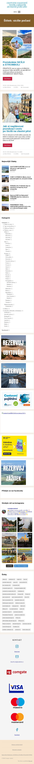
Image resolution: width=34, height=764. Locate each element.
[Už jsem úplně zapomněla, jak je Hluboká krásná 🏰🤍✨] (24, 540)
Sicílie (5, 326)
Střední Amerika (8, 304)
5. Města (5, 308)
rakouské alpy (16, 623)
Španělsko (8, 292)
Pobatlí (7, 276)
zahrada (17, 629)
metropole (15, 606)
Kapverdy (8, 233)
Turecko (8, 251)
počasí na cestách (19, 614)
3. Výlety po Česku (8, 228)
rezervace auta (27, 623)
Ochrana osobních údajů (17, 744)
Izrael (7, 245)
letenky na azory (20, 603)
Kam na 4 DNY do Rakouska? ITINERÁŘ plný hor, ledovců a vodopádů (19, 197)
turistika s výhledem (8, 629)
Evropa (6, 253)
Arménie (8, 243)
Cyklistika (21, 591)
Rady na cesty (6, 623)
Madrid (8, 298)
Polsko (7, 278)
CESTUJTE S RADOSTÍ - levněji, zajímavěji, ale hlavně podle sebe (17, 5)
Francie (7, 265)
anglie (19, 579)
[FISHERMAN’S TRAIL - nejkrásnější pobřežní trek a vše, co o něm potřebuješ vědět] (5, 207)
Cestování (4, 222)
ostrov (22, 609)
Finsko (7, 263)
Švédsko (8, 300)
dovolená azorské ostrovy (9, 594)
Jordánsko (8, 247)
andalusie (12, 579)
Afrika (5, 232)
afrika (5, 579)
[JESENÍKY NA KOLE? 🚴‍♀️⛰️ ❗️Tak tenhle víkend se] (9, 524)
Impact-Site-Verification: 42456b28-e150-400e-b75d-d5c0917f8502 (17, 755)
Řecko (7, 290)
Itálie (7, 269)
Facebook (17, 735)
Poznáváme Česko (8, 614)
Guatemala (8, 306)
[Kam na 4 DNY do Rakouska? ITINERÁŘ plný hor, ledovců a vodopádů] (5, 197)
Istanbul (6, 320)
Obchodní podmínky (17, 749)
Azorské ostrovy (11, 282)
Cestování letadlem (20, 588)
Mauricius (8, 235)
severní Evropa (7, 626)
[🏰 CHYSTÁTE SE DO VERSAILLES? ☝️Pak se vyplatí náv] (9, 540)
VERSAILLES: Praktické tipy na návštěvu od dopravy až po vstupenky (20, 187)
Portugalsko (9, 280)
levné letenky (6, 606)
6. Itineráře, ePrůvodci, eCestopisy (12, 310)
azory (15, 582)
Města (5, 609)
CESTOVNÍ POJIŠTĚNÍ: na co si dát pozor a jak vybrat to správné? (20, 168)
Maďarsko (8, 271)
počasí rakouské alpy (8, 617)
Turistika (16, 626)
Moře (23, 606)
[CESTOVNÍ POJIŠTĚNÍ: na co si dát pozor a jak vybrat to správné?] (5, 169)
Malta (7, 273)
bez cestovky (6, 585)
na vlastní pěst (14, 609)
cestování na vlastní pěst (9, 591)
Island (7, 267)
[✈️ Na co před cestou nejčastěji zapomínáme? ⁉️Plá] (24, 555)
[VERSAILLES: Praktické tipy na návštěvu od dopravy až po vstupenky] (5, 188)
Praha (18, 617)
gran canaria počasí (17, 597)
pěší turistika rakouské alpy (9, 620)
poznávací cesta (7, 612)
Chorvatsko (8, 257)
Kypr (7, 249)
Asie (5, 241)
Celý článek (7, 78)
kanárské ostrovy (19, 600)
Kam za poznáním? (8, 600)
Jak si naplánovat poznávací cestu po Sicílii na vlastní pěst (17, 129)
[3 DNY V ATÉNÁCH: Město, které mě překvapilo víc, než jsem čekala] (5, 178)
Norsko (7, 275)
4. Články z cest (7, 230)
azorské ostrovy (7, 582)
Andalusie (9, 294)
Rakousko (8, 288)
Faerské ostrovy (10, 261)
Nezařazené (5, 330)
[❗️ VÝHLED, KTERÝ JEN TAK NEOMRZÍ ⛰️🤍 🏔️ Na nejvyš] (24, 524)
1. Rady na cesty (7, 224)
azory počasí (23, 582)
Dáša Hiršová (7, 87)
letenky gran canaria (8, 603)
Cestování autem (7, 588)
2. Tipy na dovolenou (8, 226)
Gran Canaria (10, 296)
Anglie (7, 255)
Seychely (8, 237)
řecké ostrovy (26, 629)
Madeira (9, 284)
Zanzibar (8, 239)
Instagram (17, 651)
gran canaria (6, 597)
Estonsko (8, 259)
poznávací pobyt (18, 612)
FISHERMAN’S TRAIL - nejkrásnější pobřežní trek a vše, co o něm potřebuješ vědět (20, 206)
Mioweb (30, 761)
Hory (27, 597)
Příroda (21, 620)
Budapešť (6, 316)
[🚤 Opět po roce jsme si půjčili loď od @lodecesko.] (9, 555)
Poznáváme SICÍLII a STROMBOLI (14, 63)
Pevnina (9, 286)
